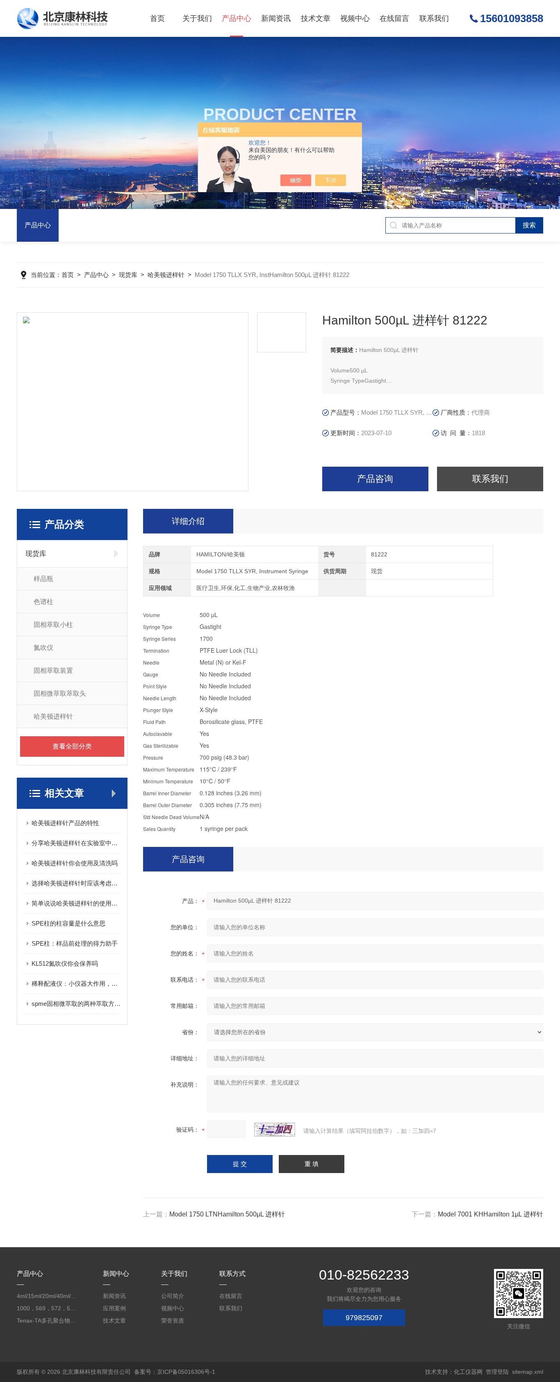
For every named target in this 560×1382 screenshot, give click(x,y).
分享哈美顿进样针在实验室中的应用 (76, 843)
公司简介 (172, 1296)
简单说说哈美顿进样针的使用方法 (76, 903)
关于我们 (197, 18)
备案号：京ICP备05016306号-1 (174, 1371)
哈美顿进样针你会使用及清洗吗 (75, 863)
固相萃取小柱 (53, 624)
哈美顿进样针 (166, 274)
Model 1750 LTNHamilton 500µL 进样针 (227, 1214)
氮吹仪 (43, 647)
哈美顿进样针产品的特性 (65, 822)
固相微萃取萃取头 (60, 693)
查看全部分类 (72, 746)
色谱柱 (43, 601)
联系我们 (434, 18)
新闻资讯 (276, 18)
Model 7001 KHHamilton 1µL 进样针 (490, 1214)
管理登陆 (497, 1371)
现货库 (128, 274)
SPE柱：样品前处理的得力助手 (75, 943)
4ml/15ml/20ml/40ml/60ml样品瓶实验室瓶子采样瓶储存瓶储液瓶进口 (47, 1296)
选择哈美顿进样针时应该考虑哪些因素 (76, 883)
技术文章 (315, 18)
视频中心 (355, 18)
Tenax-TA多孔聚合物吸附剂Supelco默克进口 (47, 1320)
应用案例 (114, 1308)
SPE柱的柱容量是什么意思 (68, 923)
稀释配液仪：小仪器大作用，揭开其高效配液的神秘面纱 (76, 983)
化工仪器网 (468, 1371)
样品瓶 (43, 578)
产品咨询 (375, 479)
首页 (157, 18)
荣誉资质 (172, 1320)
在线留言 (394, 18)
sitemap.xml (527, 1371)
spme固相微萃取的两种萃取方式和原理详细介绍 (76, 1003)
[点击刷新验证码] (274, 1130)
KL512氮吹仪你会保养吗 (65, 963)
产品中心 (236, 18)
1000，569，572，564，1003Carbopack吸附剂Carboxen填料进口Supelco (47, 1308)
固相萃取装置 (53, 670)
